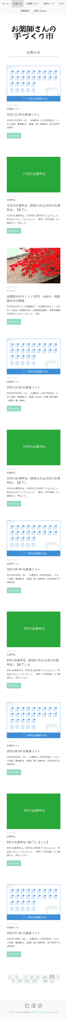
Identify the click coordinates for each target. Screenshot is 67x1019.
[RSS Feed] (40, 1006)
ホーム (6, 3)
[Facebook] (34, 1006)
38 (45, 980)
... (14, 127)
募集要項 (25, 11)
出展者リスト (32, 3)
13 (19, 980)
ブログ (61, 3)
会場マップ (48, 3)
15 (34, 980)
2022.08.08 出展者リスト (23, 751)
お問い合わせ (40, 11)
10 (44, 977)
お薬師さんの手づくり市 (33, 1012)
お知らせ (17, 3)
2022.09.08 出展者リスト (23, 569)
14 (27, 980)
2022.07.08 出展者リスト (23, 933)
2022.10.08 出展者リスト (23, 387)
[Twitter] (28, 1006)
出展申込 (11, 200)
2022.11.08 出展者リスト (23, 114)
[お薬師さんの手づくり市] (34, 28)
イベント (11, 291)
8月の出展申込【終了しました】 (28, 842)
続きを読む (14, 136)
